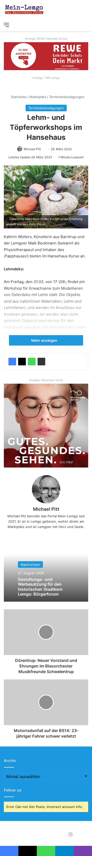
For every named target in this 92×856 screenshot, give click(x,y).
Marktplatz (37, 97)
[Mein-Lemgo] (24, 10)
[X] (22, 361)
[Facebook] (12, 361)
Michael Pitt (32, 149)
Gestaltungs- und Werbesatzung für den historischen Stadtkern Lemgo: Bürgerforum (40, 587)
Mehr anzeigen (44, 340)
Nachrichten (30, 565)
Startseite (18, 97)
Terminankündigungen (67, 97)
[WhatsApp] (32, 361)
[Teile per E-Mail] (41, 361)
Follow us (12, 790)
